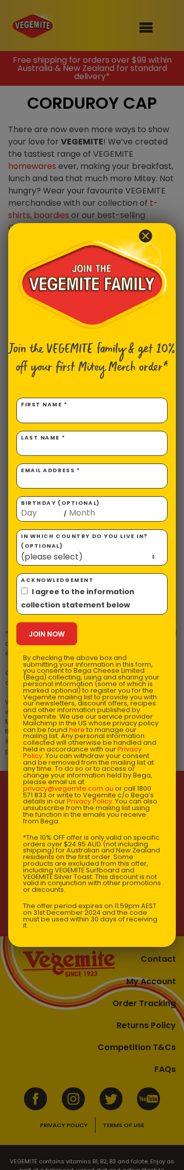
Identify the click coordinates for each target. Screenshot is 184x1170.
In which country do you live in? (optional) (84, 541)
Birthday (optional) (60, 508)
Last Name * (43, 438)
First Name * (44, 404)
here (77, 729)
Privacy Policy (89, 801)
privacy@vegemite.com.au (68, 788)
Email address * (50, 470)
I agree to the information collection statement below (77, 598)
